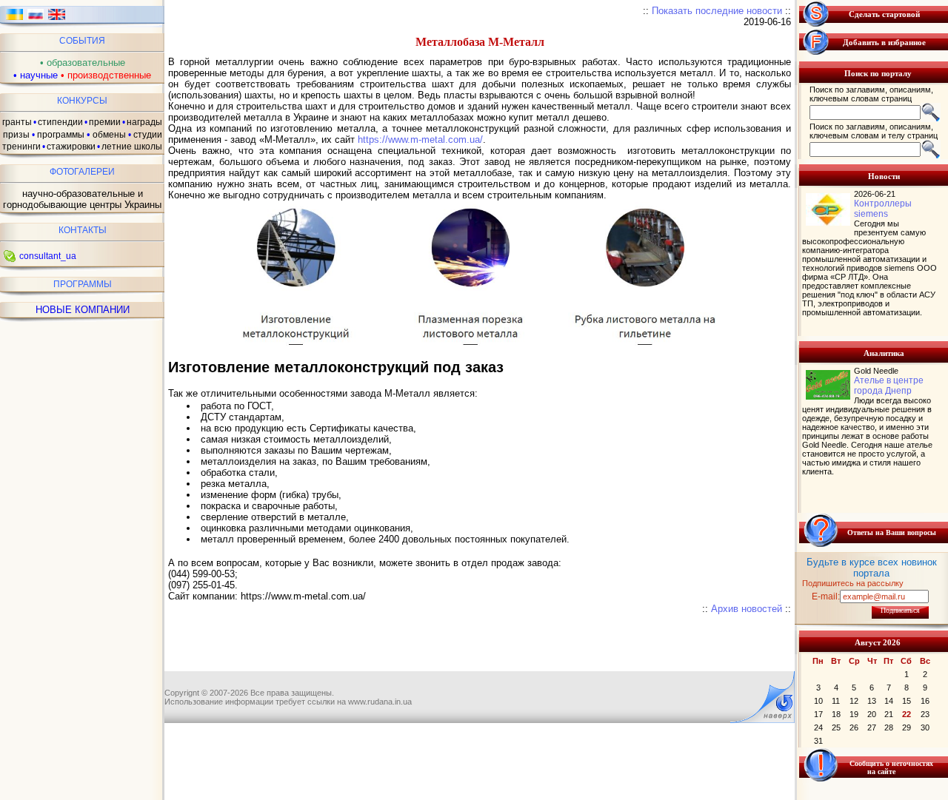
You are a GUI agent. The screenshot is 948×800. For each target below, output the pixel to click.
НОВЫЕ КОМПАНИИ (83, 309)
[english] (56, 18)
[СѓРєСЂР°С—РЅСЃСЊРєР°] (14, 18)
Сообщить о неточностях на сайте (891, 767)
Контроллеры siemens (883, 208)
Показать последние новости (717, 10)
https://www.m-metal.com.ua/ (420, 139)
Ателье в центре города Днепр (889, 385)
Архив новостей (746, 608)
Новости (884, 176)
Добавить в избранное (884, 42)
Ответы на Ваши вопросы (891, 532)
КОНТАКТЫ (83, 230)
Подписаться (900, 610)
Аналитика (884, 353)
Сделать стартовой (884, 14)
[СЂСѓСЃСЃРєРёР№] (36, 18)
